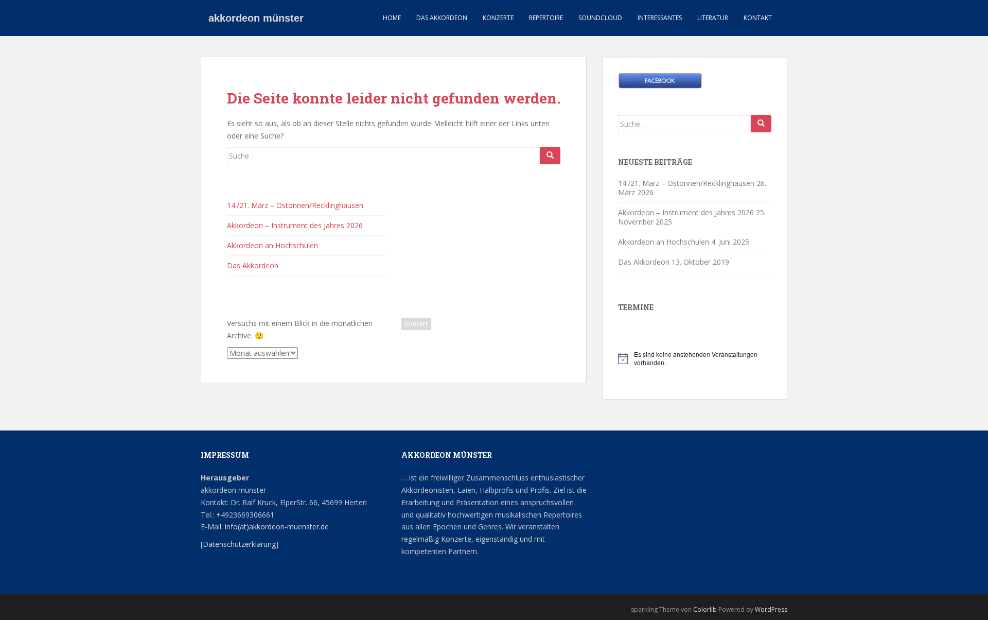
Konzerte (498, 17)
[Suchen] (550, 155)
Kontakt (758, 17)
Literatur (712, 17)
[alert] (694, 358)
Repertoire (546, 17)
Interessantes (660, 17)
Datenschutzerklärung (239, 544)
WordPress (771, 609)
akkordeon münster (256, 18)
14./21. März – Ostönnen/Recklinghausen (295, 205)
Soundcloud (600, 17)
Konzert (416, 323)
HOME (392, 17)
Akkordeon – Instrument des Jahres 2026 (295, 225)
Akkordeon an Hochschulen (272, 245)
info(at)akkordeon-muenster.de (276, 526)
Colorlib (705, 609)
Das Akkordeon (441, 17)
